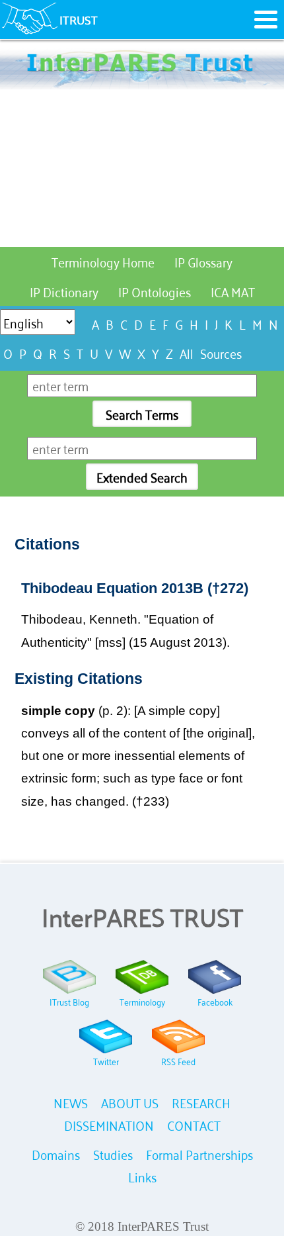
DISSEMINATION (109, 1124)
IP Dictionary (64, 291)
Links (142, 1176)
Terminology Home (103, 261)
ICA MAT (233, 291)
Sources (221, 352)
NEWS (70, 1102)
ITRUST (78, 19)
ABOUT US (130, 1102)
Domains (56, 1153)
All (187, 352)
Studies (113, 1153)
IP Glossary (203, 261)
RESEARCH (201, 1102)
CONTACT (194, 1124)
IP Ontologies (154, 291)
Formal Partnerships (199, 1153)
